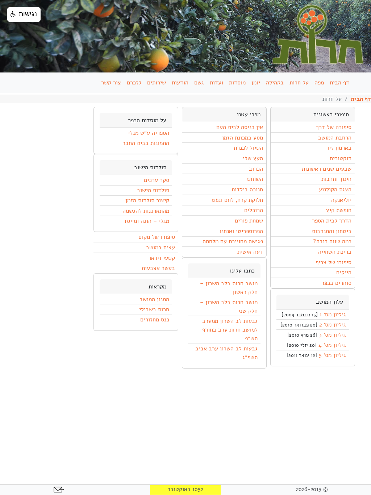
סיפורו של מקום (156, 237)
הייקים (343, 272)
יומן (255, 83)
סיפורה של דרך (333, 127)
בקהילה (275, 83)
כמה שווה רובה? (332, 241)
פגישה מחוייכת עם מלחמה (233, 241)
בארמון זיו (339, 148)
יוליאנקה (341, 200)
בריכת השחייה (334, 252)
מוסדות (237, 83)
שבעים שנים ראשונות (326, 169)
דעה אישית (250, 252)
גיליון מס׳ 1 (333, 315)
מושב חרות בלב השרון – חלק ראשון (229, 287)
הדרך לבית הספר (331, 221)
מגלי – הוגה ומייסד (146, 221)
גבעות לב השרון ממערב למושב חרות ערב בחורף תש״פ (230, 329)
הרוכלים (253, 210)
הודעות (180, 83)
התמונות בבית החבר (145, 143)
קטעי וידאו (162, 258)
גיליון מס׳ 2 (332, 325)
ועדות (216, 83)
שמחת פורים (249, 221)
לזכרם (134, 83)
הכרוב (256, 169)
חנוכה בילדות (247, 190)
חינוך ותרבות (336, 179)
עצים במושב (160, 247)
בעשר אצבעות (158, 268)
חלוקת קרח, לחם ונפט (237, 200)
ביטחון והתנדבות (331, 231)
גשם (199, 83)
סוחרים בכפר (336, 283)
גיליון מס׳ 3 (332, 335)
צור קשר (111, 83)
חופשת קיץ (338, 210)
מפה (319, 83)
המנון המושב (154, 299)
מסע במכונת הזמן (242, 138)
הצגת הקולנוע (335, 190)
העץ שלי (253, 158)
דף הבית (339, 83)
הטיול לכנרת (248, 148)
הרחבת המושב (334, 138)
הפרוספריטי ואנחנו (241, 231)
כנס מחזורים (154, 320)
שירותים (156, 83)
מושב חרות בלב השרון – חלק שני (229, 306)
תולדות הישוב (153, 190)
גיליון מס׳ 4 (332, 345)
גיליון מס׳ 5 (332, 355)
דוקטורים (340, 158)
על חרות (299, 83)
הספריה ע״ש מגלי (148, 133)
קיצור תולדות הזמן (147, 200)
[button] (24, 14)
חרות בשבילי (154, 309)
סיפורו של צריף (333, 262)
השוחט (255, 179)
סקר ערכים (156, 180)
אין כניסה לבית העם (239, 127)
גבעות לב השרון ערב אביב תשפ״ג (226, 353)
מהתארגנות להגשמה (145, 211)
